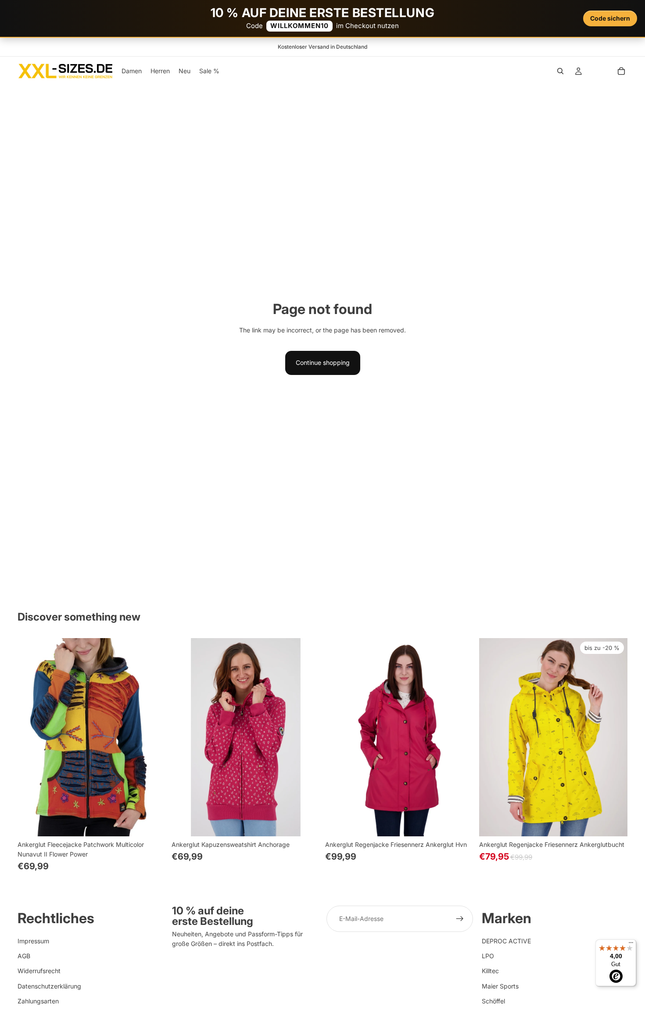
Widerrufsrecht (39, 971)
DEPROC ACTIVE (506, 941)
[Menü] (631, 944)
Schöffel (493, 1001)
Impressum (33, 941)
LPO (488, 956)
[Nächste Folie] (153, 737)
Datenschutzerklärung (49, 986)
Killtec (490, 971)
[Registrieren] (460, 919)
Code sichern (610, 18)
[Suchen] (560, 71)
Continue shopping (323, 362)
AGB (24, 956)
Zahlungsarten (38, 1001)
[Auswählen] (153, 823)
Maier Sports (500, 986)
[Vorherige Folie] (31, 737)
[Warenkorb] (621, 71)
